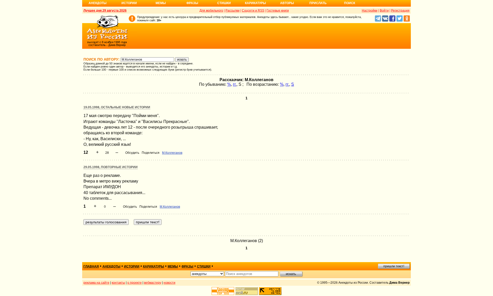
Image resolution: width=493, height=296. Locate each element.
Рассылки (232, 10)
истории (131, 266)
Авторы (287, 3)
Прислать (318, 3)
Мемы (161, 3)
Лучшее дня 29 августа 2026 (105, 10)
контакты (118, 282)
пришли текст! (393, 266)
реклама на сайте (96, 282)
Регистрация (400, 10)
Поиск (349, 3)
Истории (129, 3)
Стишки (224, 3)
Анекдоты (98, 3)
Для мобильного (211, 10)
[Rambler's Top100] (223, 291)
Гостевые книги (278, 10)
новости (169, 282)
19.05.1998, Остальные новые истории (116, 107)
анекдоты (111, 266)
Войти (384, 10)
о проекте (134, 282)
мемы (173, 266)
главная (91, 266)
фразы (187, 266)
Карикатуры (255, 3)
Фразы (192, 3)
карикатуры (153, 266)
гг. (234, 84)
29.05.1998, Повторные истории (110, 167)
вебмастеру (152, 282)
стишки (204, 266)
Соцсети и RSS (253, 10)
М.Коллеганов (172, 153)
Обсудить (132, 153)
